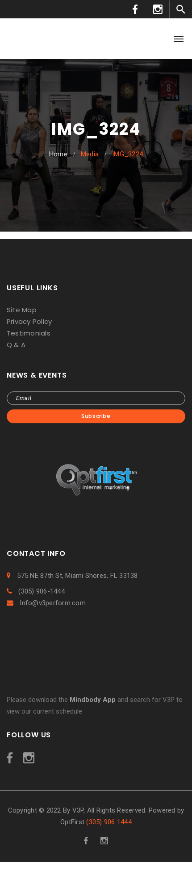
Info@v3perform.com (52, 603)
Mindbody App (93, 700)
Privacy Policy (29, 321)
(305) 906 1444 (108, 822)
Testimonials (28, 333)
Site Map (22, 309)
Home (58, 154)
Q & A (16, 344)
